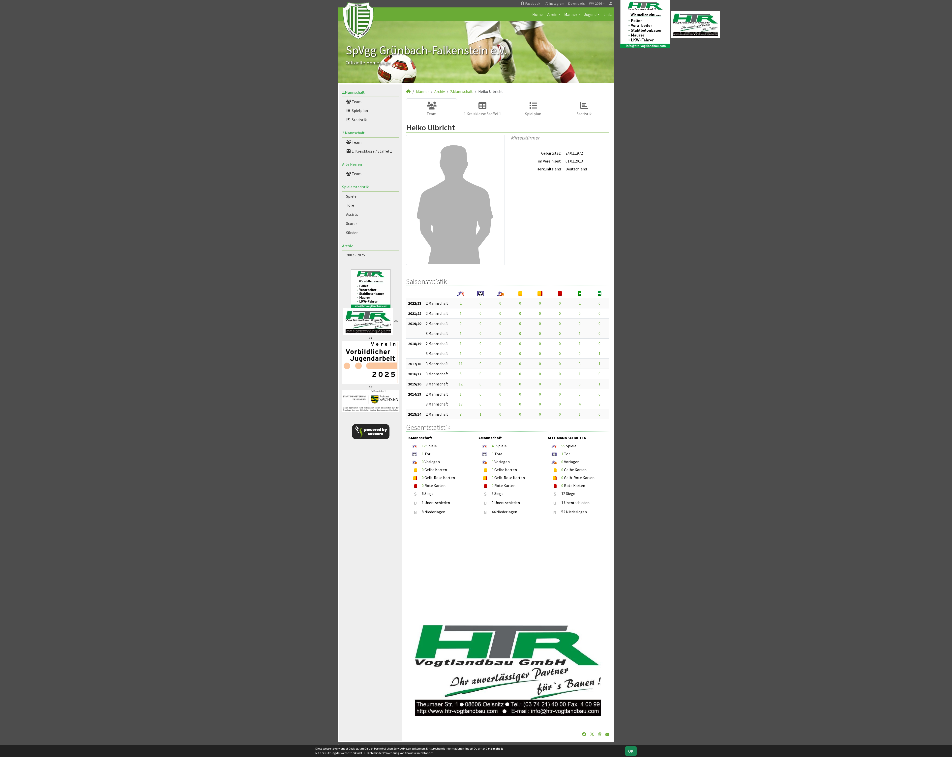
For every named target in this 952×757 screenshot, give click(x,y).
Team (356, 101)
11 (461, 363)
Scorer (351, 223)
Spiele (351, 196)
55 (563, 445)
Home (537, 14)
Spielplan (359, 110)
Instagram (556, 3)
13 (461, 404)
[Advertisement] (507, 567)
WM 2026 (595, 3)
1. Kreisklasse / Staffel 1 (371, 151)
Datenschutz (494, 748)
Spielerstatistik (355, 186)
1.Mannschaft (353, 92)
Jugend (590, 14)
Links (607, 14)
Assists (352, 214)
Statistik (359, 119)
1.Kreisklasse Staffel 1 (482, 113)
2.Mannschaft (353, 132)
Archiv (347, 245)
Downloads (576, 3)
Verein (552, 14)
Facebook (532, 3)
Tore (350, 205)
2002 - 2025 (355, 254)
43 (494, 445)
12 (461, 383)
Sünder (352, 232)
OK (630, 751)
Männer (570, 14)
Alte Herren (352, 164)
